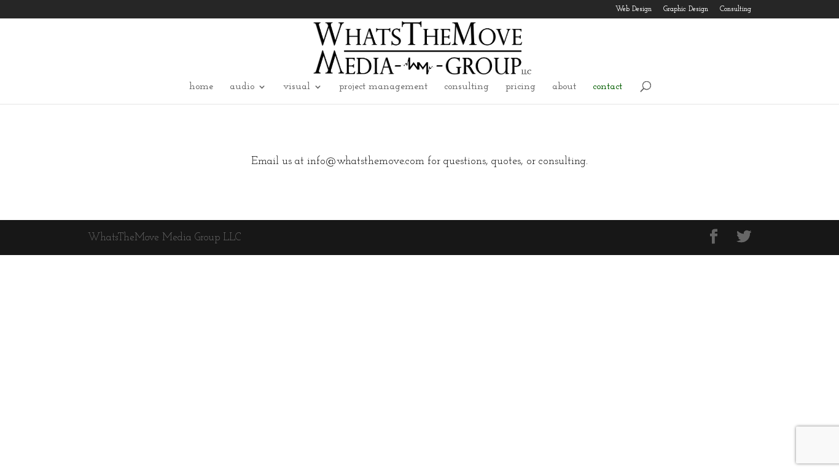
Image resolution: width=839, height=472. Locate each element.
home (201, 87)
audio (242, 87)
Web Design (633, 9)
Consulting (735, 9)
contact (607, 87)
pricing (520, 87)
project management (383, 87)
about (564, 87)
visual (296, 87)
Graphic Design (685, 9)
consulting (466, 87)
